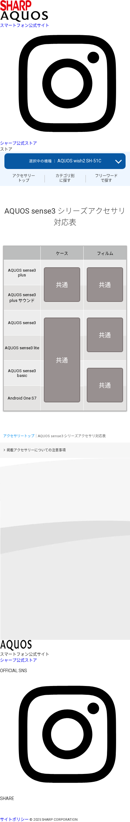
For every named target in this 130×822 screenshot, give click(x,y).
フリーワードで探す (106, 178)
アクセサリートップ (23, 178)
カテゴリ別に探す (65, 178)
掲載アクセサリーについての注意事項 (36, 450)
